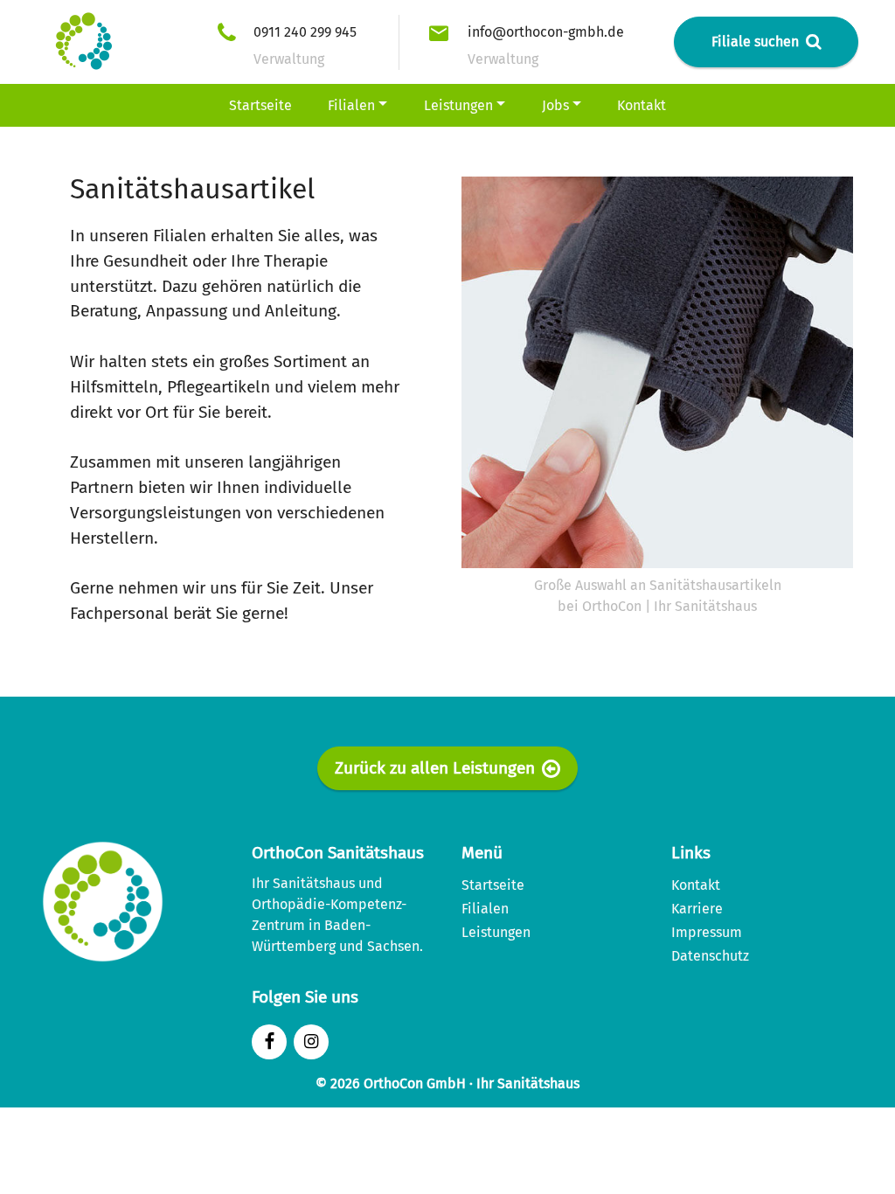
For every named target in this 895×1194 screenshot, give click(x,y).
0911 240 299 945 (305, 32)
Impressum (706, 932)
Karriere (697, 908)
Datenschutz (710, 956)
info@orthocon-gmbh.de (546, 32)
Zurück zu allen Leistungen (435, 768)
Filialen (351, 105)
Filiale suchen (755, 41)
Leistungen (458, 105)
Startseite (260, 105)
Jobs (555, 105)
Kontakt (641, 105)
